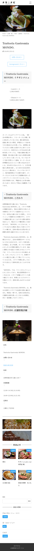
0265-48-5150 (8, 365)
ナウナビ (17, 546)
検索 (4, 497)
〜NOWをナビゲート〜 (17, 548)
